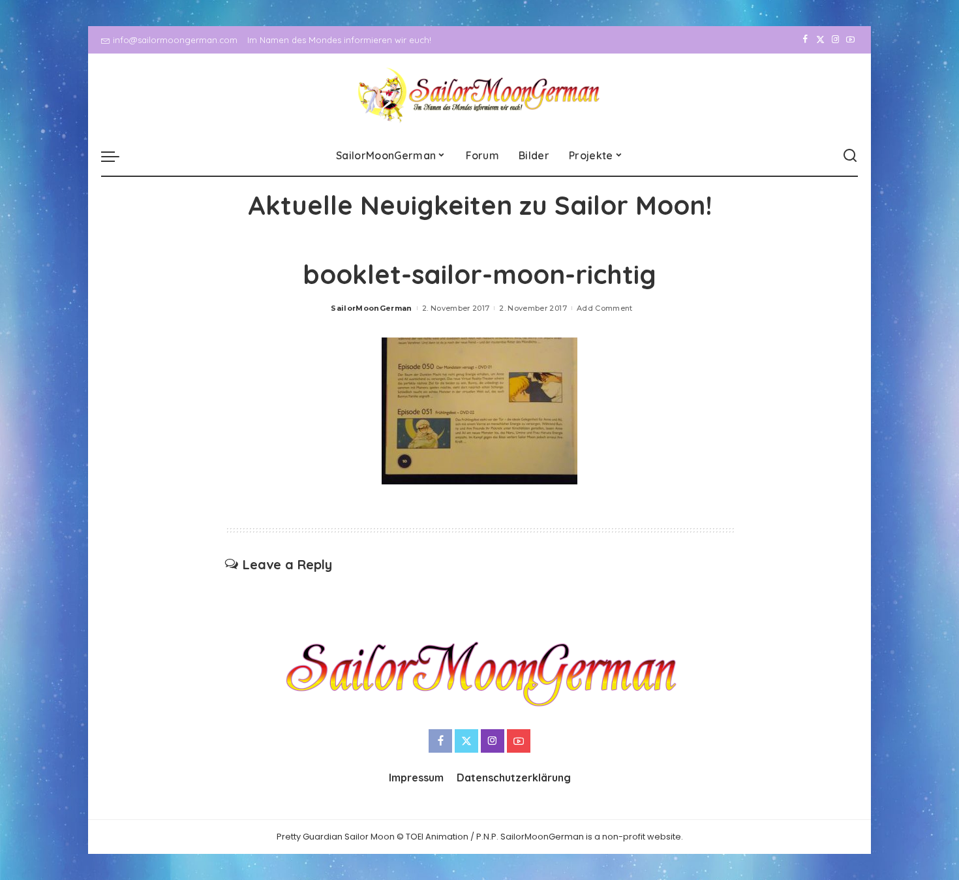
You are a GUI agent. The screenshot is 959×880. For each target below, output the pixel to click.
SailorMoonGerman (371, 308)
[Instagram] (835, 39)
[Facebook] (805, 39)
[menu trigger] (116, 156)
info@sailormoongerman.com (175, 40)
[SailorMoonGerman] (480, 95)
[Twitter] (820, 39)
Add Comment (605, 308)
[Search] (850, 156)
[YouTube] (850, 39)
